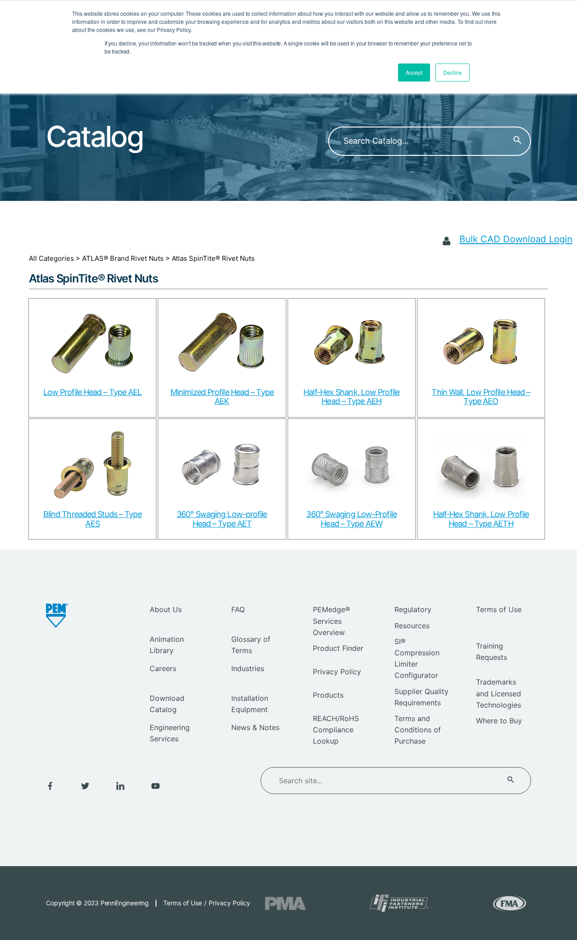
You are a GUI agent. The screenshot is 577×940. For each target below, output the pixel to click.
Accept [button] (414, 72)
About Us (166, 609)
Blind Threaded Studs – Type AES (92, 518)
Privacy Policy (337, 671)
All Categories (51, 258)
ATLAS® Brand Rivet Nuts (123, 258)
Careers (163, 668)
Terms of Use (499, 609)
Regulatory (412, 609)
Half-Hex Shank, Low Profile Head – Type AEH (351, 396)
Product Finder (338, 648)
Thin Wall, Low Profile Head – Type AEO (480, 396)
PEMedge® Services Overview (331, 620)
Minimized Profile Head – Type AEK (222, 396)
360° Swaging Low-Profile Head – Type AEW (351, 518)
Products (328, 694)
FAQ (238, 609)
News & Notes (255, 727)
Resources (412, 625)
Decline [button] (452, 72)
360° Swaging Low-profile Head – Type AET (222, 518)
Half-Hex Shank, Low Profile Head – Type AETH (481, 518)
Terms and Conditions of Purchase (417, 729)
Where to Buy (499, 720)
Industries (247, 668)
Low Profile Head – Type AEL (92, 392)
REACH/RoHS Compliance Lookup (336, 729)
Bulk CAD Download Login (515, 239)
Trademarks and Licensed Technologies (498, 693)
